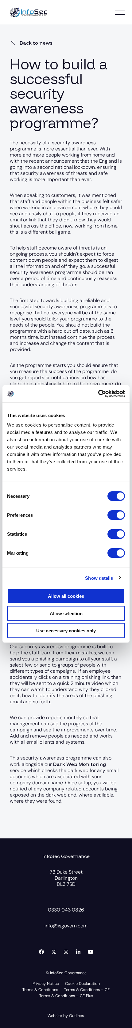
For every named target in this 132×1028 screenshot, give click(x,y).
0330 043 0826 (66, 910)
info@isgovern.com (66, 926)
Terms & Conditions (40, 990)
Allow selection (66, 613)
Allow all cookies (66, 596)
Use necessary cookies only (66, 630)
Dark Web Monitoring (79, 764)
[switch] (116, 515)
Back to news (35, 43)
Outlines (76, 1015)
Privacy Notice (46, 984)
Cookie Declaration (82, 984)
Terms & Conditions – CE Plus (66, 996)
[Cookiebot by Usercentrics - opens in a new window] (98, 394)
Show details (99, 577)
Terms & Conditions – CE (87, 990)
